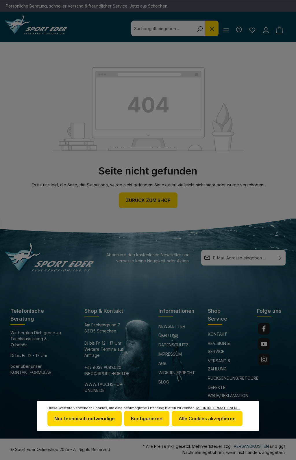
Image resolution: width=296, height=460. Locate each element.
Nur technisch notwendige (84, 418)
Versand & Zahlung (219, 364)
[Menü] (226, 30)
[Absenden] (280, 258)
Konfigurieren (146, 418)
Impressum (170, 354)
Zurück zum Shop (148, 200)
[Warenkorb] (279, 30)
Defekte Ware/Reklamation (228, 391)
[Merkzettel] (252, 30)
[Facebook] (264, 328)
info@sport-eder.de (106, 373)
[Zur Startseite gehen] (36, 24)
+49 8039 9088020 (102, 367)
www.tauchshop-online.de (104, 387)
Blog (163, 381)
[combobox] (162, 28)
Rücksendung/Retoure (233, 378)
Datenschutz (173, 344)
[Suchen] (200, 28)
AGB (162, 363)
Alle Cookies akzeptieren (207, 418)
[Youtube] (264, 344)
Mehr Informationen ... (218, 408)
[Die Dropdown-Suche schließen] (212, 28)
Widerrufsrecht (176, 372)
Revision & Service (219, 347)
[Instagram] (264, 359)
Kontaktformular (30, 372)
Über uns (168, 335)
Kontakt (217, 334)
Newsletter (171, 326)
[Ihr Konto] (266, 30)
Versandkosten (251, 446)
